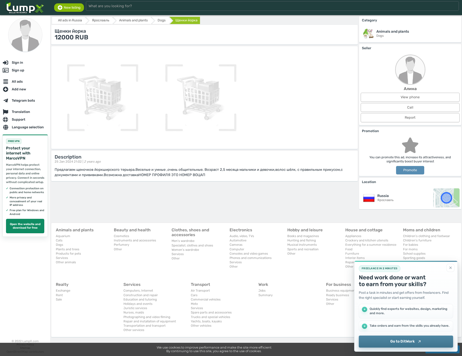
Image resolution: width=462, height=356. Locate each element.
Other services (133, 330)
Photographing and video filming (146, 317)
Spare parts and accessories (211, 312)
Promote (410, 170)
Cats (59, 240)
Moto (194, 304)
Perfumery (121, 244)
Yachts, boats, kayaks (206, 321)
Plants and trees (67, 249)
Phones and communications (251, 258)
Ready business (337, 295)
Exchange (63, 290)
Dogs (59, 244)
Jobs (262, 290)
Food (349, 249)
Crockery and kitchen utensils (366, 240)
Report (410, 118)
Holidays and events (138, 304)
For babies (410, 244)
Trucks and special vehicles (210, 317)
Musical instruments (302, 244)
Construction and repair (140, 295)
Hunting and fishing (301, 240)
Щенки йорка (186, 20)
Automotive (238, 240)
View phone (410, 97)
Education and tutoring (140, 299)
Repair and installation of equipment (149, 321)
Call (410, 107)
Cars (194, 295)
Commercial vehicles (206, 299)
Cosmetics (121, 236)
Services (62, 258)
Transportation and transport (144, 325)
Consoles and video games (249, 253)
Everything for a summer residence (370, 244)
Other (118, 249)
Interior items (355, 258)
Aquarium (63, 236)
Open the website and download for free (25, 226)
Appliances (353, 236)
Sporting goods (414, 258)
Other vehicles (201, 325)
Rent (59, 295)
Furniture (352, 253)
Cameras (236, 244)
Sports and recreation (303, 249)
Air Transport (200, 290)
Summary (265, 295)
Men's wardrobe (183, 241)
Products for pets (68, 253)
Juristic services (135, 308)
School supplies (414, 253)
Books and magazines (303, 236)
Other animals (66, 262)
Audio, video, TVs (242, 236)
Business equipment (341, 290)
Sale (59, 299)
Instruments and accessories (135, 240)
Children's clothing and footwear (426, 236)
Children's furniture (417, 240)
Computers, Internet (138, 290)
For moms (410, 249)
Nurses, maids (133, 312)
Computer (237, 249)
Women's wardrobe (185, 250)
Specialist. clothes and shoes (192, 245)
